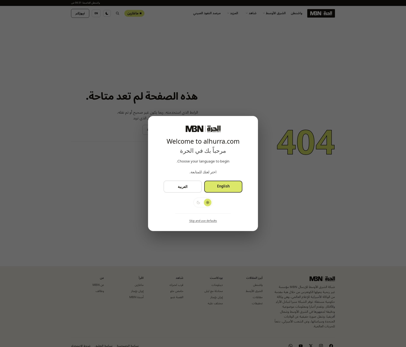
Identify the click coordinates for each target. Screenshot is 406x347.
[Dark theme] (198, 202)
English (223, 186)
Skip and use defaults (203, 221)
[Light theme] (207, 202)
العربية (183, 186)
